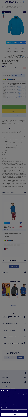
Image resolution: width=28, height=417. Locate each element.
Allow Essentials (14, 410)
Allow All (14, 414)
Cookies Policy (14, 405)
